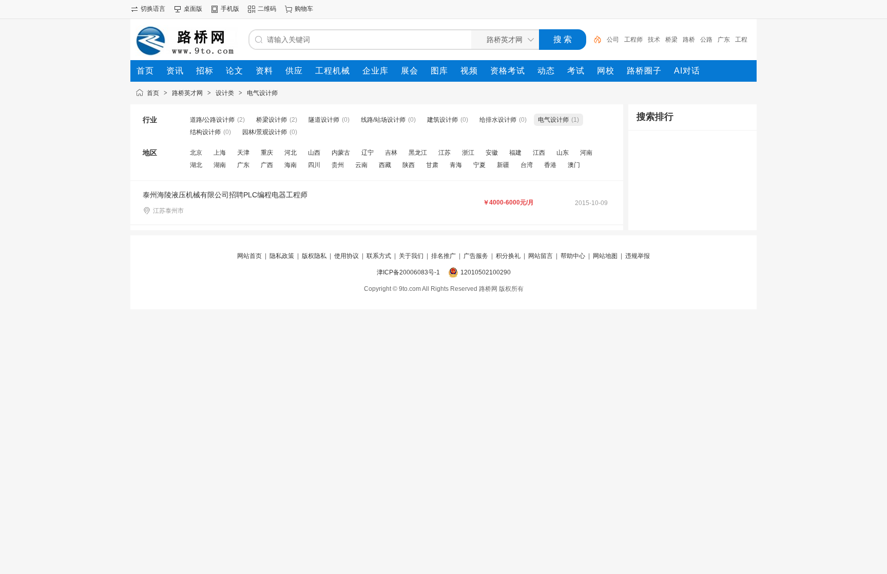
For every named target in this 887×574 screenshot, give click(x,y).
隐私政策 (281, 256)
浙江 (468, 152)
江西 (539, 152)
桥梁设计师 (271, 119)
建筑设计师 (442, 119)
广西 (267, 165)
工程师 (633, 39)
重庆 (267, 152)
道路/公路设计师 (212, 119)
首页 (153, 93)
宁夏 (479, 165)
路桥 (689, 39)
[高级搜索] (594, 39)
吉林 (391, 152)
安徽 (492, 152)
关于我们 (411, 256)
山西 (314, 152)
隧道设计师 (323, 119)
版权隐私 (314, 256)
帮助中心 (573, 256)
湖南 (220, 165)
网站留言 (540, 256)
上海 (220, 152)
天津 (243, 152)
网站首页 (249, 256)
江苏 (444, 152)
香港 (550, 165)
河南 (586, 152)
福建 (515, 152)
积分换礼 (508, 256)
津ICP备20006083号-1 (408, 272)
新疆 (503, 165)
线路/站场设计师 (383, 119)
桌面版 (193, 8)
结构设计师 (205, 132)
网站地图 (605, 256)
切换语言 (153, 8)
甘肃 (432, 165)
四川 (314, 165)
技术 (654, 39)
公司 (613, 39)
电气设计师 (262, 93)
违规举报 (637, 256)
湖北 (196, 165)
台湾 (526, 165)
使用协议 (346, 256)
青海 (456, 165)
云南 (361, 165)
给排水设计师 (497, 119)
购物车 (304, 8)
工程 (741, 39)
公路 (706, 39)
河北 (290, 152)
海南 (290, 165)
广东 (724, 39)
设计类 (225, 93)
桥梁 (671, 39)
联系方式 (379, 256)
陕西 (408, 165)
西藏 (385, 165)
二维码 (267, 8)
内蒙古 (341, 152)
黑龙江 (418, 152)
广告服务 (476, 256)
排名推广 (443, 256)
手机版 (230, 8)
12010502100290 (485, 272)
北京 (196, 152)
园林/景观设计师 (264, 132)
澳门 (574, 165)
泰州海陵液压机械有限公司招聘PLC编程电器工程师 (225, 195)
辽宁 (367, 152)
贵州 (338, 165)
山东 (562, 152)
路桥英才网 (187, 93)
